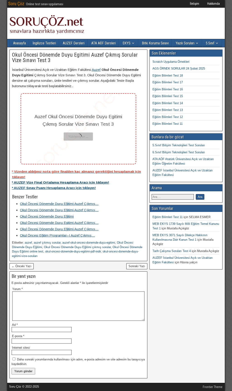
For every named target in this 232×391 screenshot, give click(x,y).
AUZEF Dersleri (74, 43)
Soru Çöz (16, 3)
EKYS (126, 43)
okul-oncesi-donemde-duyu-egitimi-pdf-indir (73, 251)
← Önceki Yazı (21, 266)
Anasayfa (19, 43)
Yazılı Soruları (185, 43)
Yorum (17, 289)
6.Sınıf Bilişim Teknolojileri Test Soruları (178, 152)
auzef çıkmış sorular (47, 242)
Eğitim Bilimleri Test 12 (167, 117)
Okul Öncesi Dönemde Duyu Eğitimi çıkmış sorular (77, 247)
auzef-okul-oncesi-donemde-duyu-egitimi (88, 242)
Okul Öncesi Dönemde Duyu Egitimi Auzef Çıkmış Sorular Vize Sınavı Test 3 (75, 57)
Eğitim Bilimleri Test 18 (167, 75)
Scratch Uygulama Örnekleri (170, 61)
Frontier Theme (212, 387)
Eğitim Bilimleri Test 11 (167, 123)
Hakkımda (213, 3)
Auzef (96, 70)
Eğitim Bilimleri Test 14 (167, 103)
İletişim (194, 3)
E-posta (18, 336)
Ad (15, 324)
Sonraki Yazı (136, 266)
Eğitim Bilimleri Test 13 (167, 110)
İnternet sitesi (21, 347)
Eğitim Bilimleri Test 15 (167, 96)
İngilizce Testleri (44, 43)
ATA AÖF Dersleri (103, 43)
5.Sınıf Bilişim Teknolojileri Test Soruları (178, 145)
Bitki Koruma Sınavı (155, 43)
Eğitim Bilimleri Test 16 (167, 89)
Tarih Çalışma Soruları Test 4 (171, 251)
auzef (28, 242)
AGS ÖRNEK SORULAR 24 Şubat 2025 (178, 68)
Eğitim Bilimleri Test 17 (167, 82)
